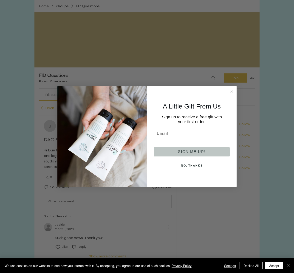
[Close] (288, 265)
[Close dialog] (231, 91)
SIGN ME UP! (192, 152)
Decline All (251, 265)
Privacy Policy (182, 265)
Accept (274, 265)
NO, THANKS (192, 165)
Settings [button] (230, 265)
